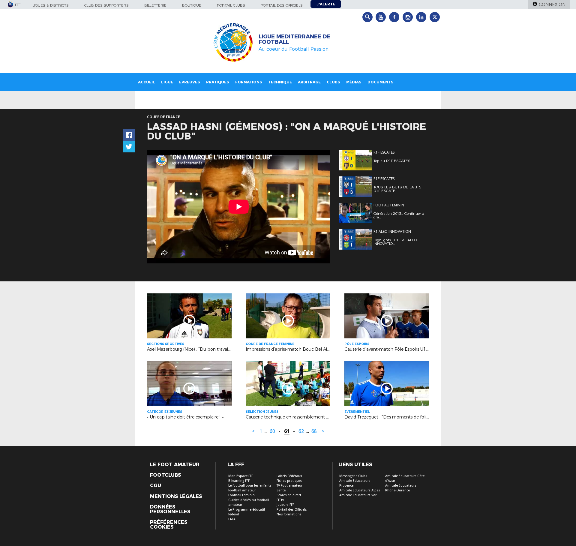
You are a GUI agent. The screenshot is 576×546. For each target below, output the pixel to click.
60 (272, 431)
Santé (281, 490)
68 (314, 431)
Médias (354, 82)
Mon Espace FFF (240, 476)
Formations (248, 82)
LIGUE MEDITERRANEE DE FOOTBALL (295, 39)
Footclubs (165, 475)
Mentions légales (176, 496)
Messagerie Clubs (353, 476)
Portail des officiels (282, 5)
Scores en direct (289, 495)
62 (301, 431)
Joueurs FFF (285, 505)
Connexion (552, 4)
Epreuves (189, 82)
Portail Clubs (231, 5)
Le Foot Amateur (175, 464)
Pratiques (217, 82)
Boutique (191, 5)
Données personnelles (170, 509)
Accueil (146, 82)
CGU (155, 485)
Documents (381, 82)
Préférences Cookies (168, 525)
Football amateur (242, 490)
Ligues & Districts (50, 5)
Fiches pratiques (289, 481)
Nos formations (289, 514)
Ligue (167, 82)
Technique (280, 82)
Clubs (333, 82)
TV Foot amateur (289, 486)
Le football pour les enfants (250, 486)
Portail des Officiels (292, 510)
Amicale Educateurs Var (357, 495)
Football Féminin (241, 495)
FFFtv (280, 500)
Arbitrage (309, 82)
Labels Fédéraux (289, 476)
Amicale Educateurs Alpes (359, 490)
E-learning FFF (239, 481)
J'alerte (325, 4)
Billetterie (155, 5)
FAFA (232, 519)
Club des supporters (106, 5)
